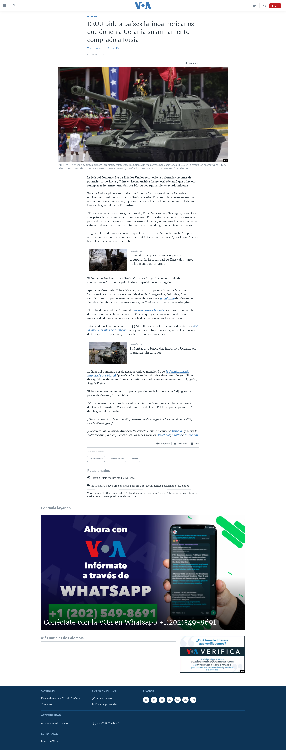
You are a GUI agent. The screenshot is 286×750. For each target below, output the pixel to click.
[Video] (254, 5)
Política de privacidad (105, 704)
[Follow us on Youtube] (162, 700)
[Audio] (264, 5)
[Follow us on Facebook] (146, 700)
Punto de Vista (49, 741)
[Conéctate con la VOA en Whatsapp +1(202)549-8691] (143, 572)
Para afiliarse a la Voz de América (61, 698)
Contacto (46, 704)
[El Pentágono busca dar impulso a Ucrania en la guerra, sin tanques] (108, 353)
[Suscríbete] (185, 700)
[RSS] (170, 700)
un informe (167, 298)
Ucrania (92, 16)
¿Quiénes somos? (102, 698)
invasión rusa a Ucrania (148, 310)
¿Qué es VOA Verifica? (106, 723)
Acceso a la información (55, 723)
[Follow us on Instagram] (193, 700)
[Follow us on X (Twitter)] (154, 700)
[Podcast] (177, 700)
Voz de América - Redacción (103, 48)
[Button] (192, 63)
